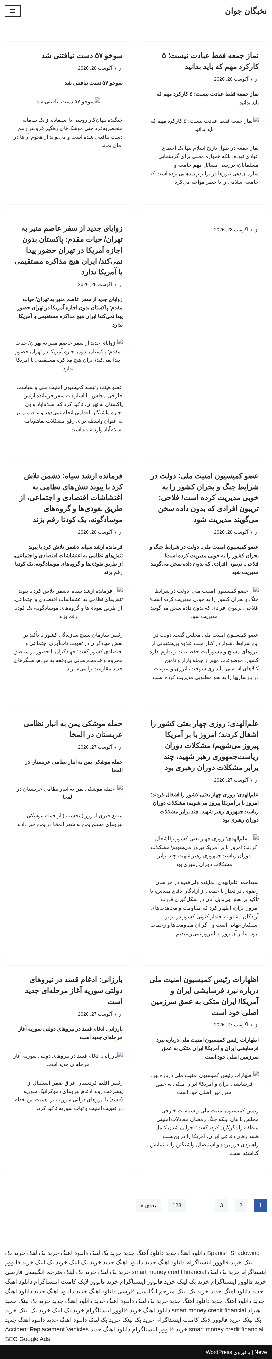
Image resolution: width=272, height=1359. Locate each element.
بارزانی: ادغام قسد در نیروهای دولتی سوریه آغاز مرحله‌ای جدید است (74, 990)
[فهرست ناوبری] (13, 11)
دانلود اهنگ (74, 1253)
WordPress (219, 1352)
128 (176, 1205)
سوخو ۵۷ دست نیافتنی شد (82, 55)
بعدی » (148, 1205)
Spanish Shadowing (233, 1253)
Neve (260, 1352)
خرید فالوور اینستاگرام (214, 1262)
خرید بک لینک (106, 1253)
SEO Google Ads (27, 1339)
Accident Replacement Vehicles (47, 1329)
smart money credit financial (169, 1272)
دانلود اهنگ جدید (185, 1253)
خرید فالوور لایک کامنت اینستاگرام (76, 1281)
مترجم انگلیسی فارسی (33, 1272)
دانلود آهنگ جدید (143, 1253)
